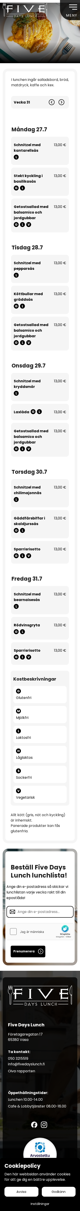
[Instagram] (44, 1125)
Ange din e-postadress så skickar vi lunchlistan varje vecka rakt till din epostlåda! (37, 892)
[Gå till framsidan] (25, 10)
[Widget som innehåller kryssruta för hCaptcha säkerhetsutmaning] (40, 931)
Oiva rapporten (21, 1071)
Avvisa (21, 1191)
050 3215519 (18, 1058)
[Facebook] (34, 1125)
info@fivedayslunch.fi (26, 1064)
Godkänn (59, 1191)
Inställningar (40, 1204)
